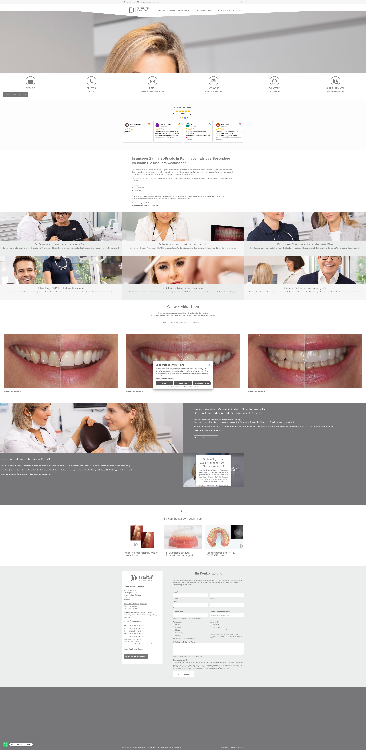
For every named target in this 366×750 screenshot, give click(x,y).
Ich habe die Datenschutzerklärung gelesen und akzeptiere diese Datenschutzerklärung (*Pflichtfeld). (209, 662)
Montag (177, 624)
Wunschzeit (214, 622)
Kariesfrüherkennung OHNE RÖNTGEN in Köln (221, 554)
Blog (241, 11)
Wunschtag (177, 622)
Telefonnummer (179, 612)
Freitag (177, 635)
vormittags (215, 624)
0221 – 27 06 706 (131, 2)
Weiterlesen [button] (128, 139)
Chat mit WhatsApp (274, 91)
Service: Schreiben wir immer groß (305, 288)
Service (211, 11)
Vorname (175, 598)
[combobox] (227, 615)
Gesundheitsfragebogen (335, 91)
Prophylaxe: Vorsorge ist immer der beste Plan (305, 244)
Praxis (172, 11)
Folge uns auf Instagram (213, 91)
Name (175, 592)
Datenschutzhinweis (180, 660)
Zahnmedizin (200, 11)
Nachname (213, 598)
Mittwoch (178, 630)
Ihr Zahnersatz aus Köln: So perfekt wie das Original (179, 554)
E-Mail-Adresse (177, 608)
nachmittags (216, 627)
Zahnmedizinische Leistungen (221, 612)
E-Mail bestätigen (214, 608)
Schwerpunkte (185, 11)
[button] (123, 132)
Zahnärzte (162, 11)
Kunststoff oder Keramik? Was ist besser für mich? (141, 554)
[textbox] (226, 615)
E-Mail (175, 602)
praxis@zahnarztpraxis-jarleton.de (149, 2)
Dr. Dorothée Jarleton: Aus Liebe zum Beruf (61, 244)
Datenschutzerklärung (236, 747)
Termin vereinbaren (227, 11)
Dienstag (178, 627)
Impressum (224, 747)
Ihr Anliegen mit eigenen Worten (184, 642)
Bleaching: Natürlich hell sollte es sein (61, 288)
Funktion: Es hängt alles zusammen (183, 288)
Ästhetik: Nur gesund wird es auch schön (182, 244)
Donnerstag (179, 633)
